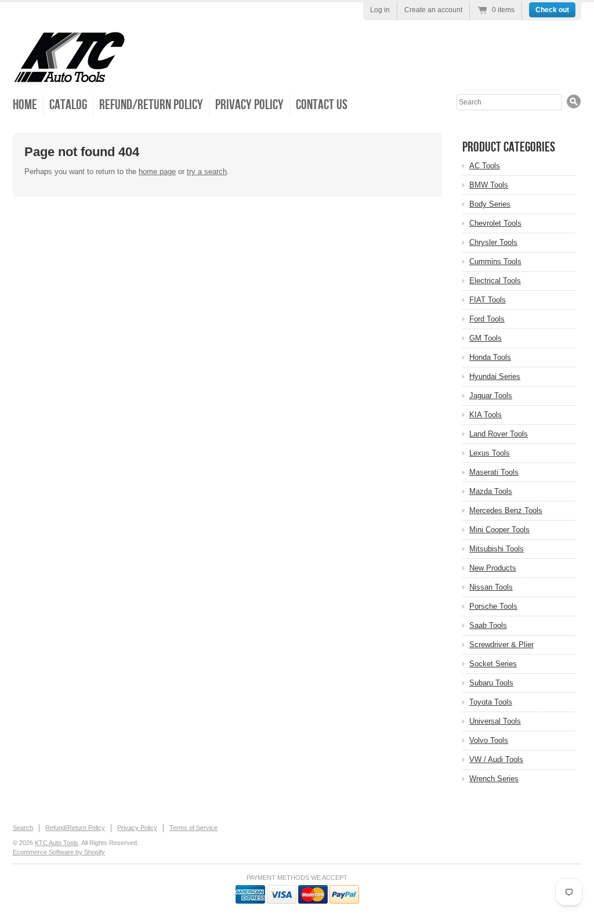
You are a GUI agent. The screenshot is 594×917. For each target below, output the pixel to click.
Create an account (433, 10)
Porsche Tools (493, 606)
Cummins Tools (495, 261)
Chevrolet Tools (495, 223)
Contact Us (321, 104)
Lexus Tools (489, 453)
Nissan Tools (491, 587)
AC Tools (484, 165)
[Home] (69, 75)
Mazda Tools (490, 491)
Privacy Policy (249, 104)
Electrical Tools (495, 280)
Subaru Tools (491, 682)
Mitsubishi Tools (496, 548)
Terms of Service (193, 827)
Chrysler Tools (493, 242)
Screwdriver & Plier (501, 644)
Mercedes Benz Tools (505, 510)
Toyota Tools (490, 702)
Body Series (489, 204)
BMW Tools (488, 184)
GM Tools (485, 338)
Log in (380, 10)
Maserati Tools (494, 472)
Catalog (68, 104)
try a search (207, 171)
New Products (492, 568)
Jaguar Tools (490, 395)
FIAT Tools (487, 299)
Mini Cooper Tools (499, 529)
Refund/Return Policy (151, 104)
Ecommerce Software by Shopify (59, 852)
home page (157, 171)
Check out (552, 10)
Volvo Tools (488, 740)
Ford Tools (487, 319)
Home (25, 104)
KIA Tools (485, 414)
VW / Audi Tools (496, 759)
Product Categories (508, 147)
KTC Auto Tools (56, 842)
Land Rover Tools (498, 433)
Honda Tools (490, 357)
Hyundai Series (494, 376)
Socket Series (493, 663)
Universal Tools (495, 721)
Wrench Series (494, 778)
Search (23, 827)
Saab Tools (488, 625)
